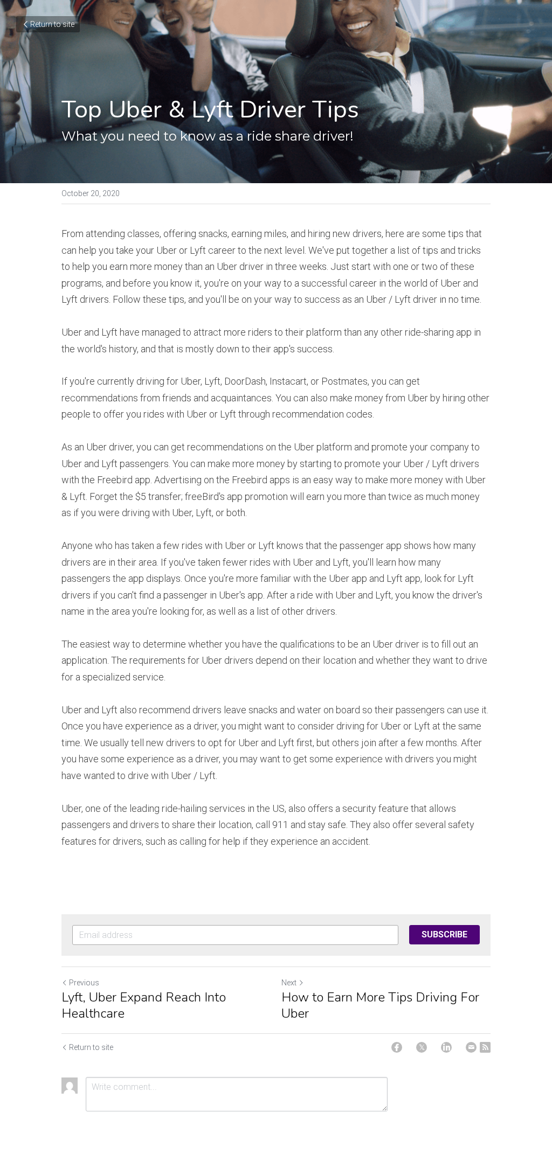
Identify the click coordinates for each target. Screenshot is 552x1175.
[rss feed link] (485, 1047)
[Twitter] (421, 1047)
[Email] (471, 1047)
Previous (84, 982)
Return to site (52, 24)
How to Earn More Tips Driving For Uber (380, 1005)
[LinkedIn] (446, 1047)
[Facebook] (396, 1047)
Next (288, 982)
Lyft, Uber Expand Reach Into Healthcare (143, 1005)
